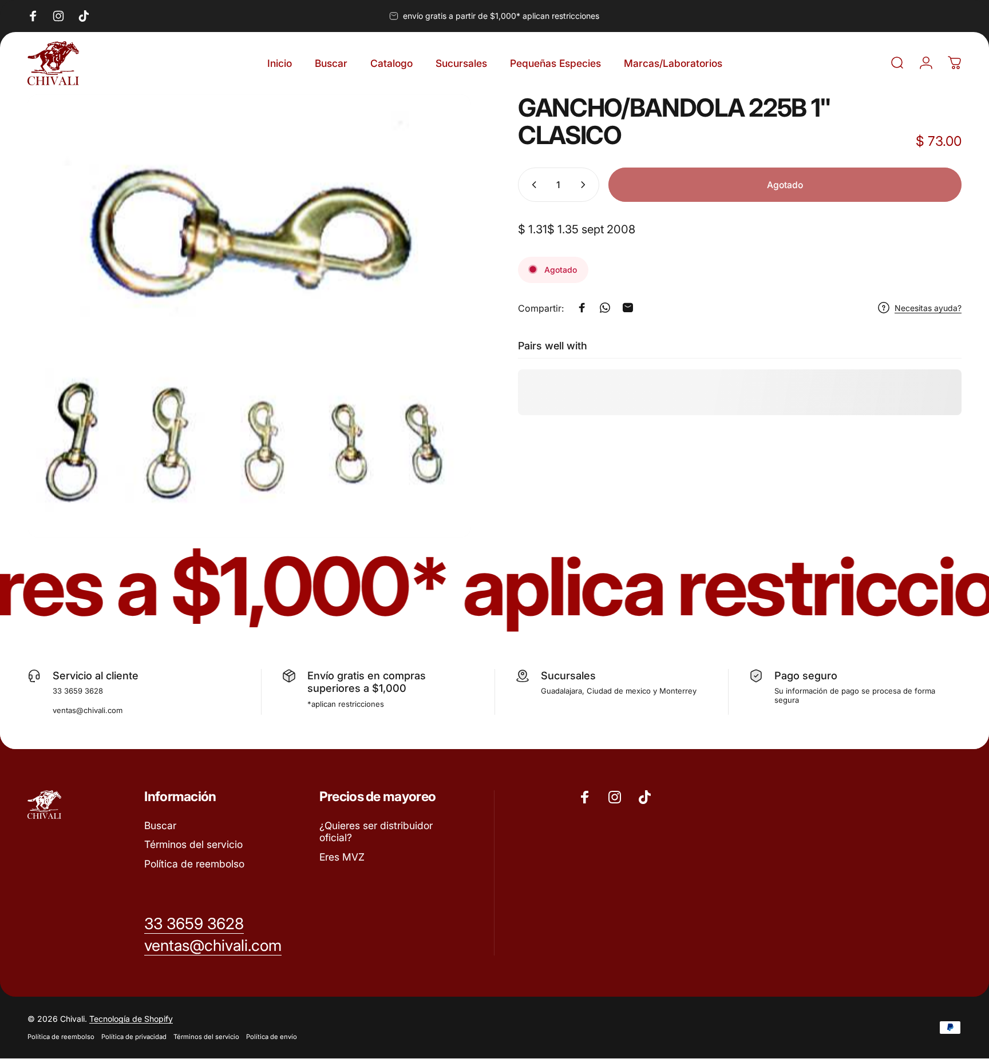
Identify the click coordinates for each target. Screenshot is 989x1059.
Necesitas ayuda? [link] (928, 307)
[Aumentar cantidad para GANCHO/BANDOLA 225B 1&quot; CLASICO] (585, 184)
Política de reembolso (194, 864)
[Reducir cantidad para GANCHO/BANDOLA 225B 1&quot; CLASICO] (532, 184)
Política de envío (271, 1037)
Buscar (160, 825)
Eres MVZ (342, 857)
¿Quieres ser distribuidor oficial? (376, 831)
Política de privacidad (134, 1037)
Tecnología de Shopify (131, 1019)
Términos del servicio (193, 845)
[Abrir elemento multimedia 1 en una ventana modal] (249, 316)
